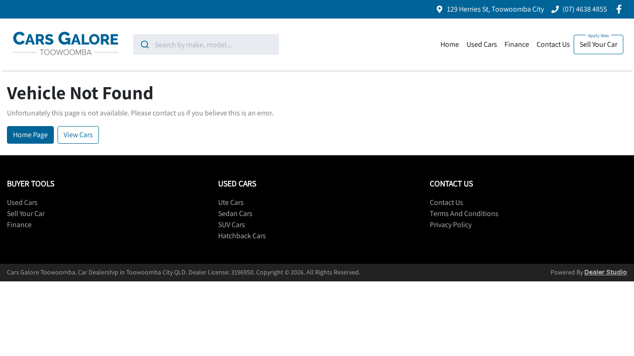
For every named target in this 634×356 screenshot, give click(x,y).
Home (449, 44)
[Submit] (144, 44)
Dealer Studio (605, 272)
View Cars (78, 135)
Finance (517, 44)
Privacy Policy (451, 224)
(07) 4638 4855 (585, 9)
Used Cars (481, 44)
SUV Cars (231, 224)
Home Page (30, 135)
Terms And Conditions (464, 213)
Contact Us (553, 44)
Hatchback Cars (242, 236)
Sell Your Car (598, 44)
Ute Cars (231, 202)
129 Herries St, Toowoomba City (495, 9)
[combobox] (206, 44)
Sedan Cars (235, 213)
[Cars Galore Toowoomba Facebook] (621, 9)
